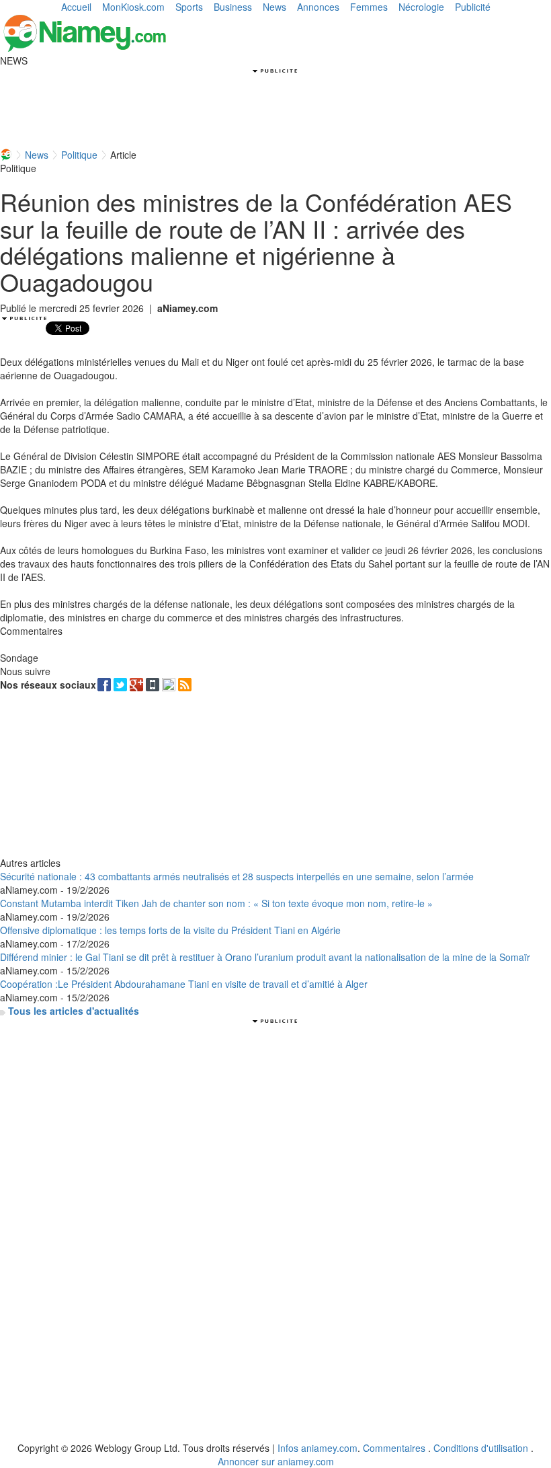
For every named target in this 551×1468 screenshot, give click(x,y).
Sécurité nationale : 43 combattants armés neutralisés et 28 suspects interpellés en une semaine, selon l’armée (237, 876)
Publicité (473, 6)
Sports (189, 6)
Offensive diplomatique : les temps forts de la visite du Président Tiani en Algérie (170, 930)
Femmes (369, 6)
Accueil (76, 6)
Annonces (318, 6)
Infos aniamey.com (317, 1448)
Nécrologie (421, 6)
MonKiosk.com (133, 6)
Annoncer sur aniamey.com (276, 1461)
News (274, 6)
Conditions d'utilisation (480, 1448)
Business (233, 6)
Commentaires (394, 1448)
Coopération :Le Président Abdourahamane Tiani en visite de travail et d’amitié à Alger (184, 984)
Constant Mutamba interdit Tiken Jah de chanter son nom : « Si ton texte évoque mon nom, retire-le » (216, 903)
